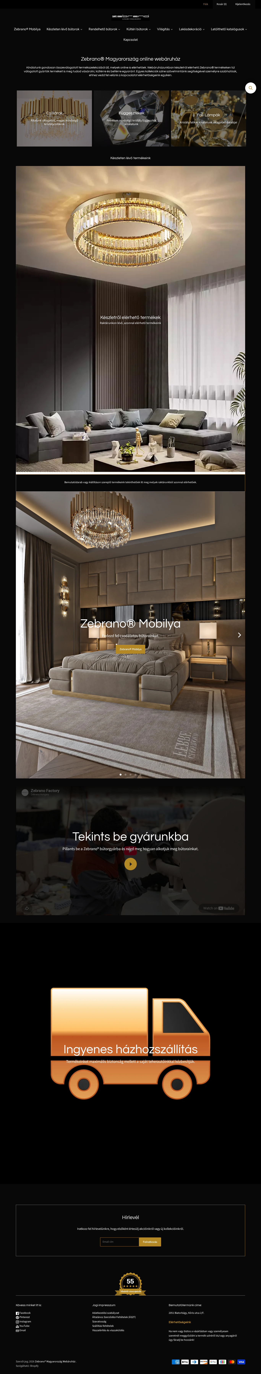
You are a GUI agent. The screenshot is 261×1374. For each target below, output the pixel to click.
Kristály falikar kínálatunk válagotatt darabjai (208, 122)
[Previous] (22, 635)
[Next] (239, 635)
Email (22, 1330)
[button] (250, 88)
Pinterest (24, 1317)
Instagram (25, 1322)
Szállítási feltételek (103, 1326)
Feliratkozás (150, 1242)
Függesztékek (131, 113)
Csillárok (54, 113)
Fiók (205, 4)
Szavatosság (99, 1322)
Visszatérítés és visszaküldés (108, 1330)
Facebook (25, 1313)
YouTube (24, 1326)
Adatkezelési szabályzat (105, 1313)
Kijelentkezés (242, 4)
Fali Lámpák (208, 115)
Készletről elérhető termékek (130, 317)
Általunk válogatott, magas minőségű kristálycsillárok (54, 122)
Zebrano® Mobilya (130, 649)
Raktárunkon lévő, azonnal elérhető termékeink (130, 323)
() (222, 4)
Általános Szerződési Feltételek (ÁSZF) (114, 1317)
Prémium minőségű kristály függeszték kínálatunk (131, 122)
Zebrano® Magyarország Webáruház (55, 1361)
